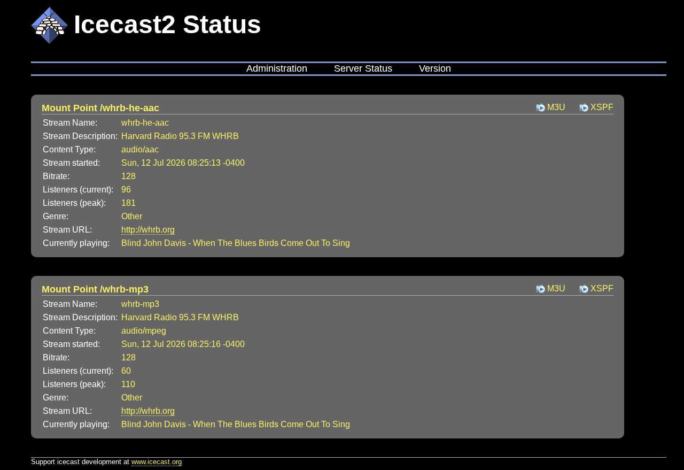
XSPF (601, 107)
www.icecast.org (156, 462)
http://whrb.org (148, 229)
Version (435, 68)
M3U (556, 107)
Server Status (363, 68)
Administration (276, 68)
